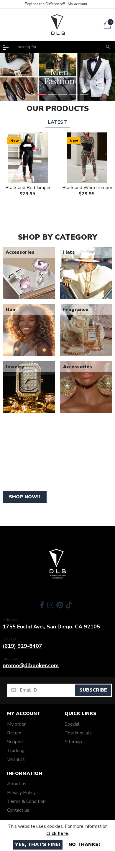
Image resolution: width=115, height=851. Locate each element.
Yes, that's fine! (37, 844)
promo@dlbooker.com (31, 665)
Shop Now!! (24, 497)
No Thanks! (84, 844)
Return (14, 733)
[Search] (107, 46)
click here (57, 833)
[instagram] (50, 605)
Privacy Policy (21, 792)
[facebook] (41, 605)
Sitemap (73, 742)
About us (16, 784)
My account (23, 714)
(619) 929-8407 (22, 646)
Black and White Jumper (87, 187)
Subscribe (93, 690)
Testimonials (78, 733)
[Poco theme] (57, 564)
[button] (6, 47)
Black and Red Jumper (28, 187)
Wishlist (16, 759)
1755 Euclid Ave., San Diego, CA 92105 (51, 626)
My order (16, 724)
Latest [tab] (57, 122)
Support (15, 742)
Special (72, 724)
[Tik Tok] (69, 605)
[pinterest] (60, 605)
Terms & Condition (26, 801)
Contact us (18, 810)
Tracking (15, 750)
